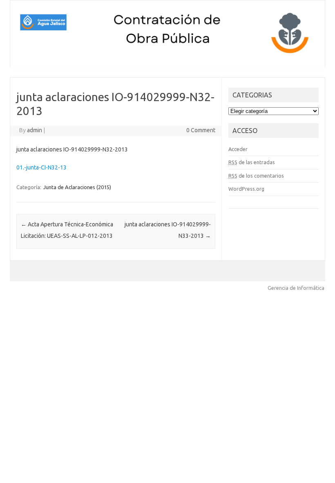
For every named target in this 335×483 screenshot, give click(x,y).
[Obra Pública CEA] (167, 53)
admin (34, 130)
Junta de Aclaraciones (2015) (77, 187)
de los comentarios (256, 175)
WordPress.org (246, 189)
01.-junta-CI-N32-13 (41, 167)
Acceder (238, 149)
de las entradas (251, 162)
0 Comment (200, 130)
